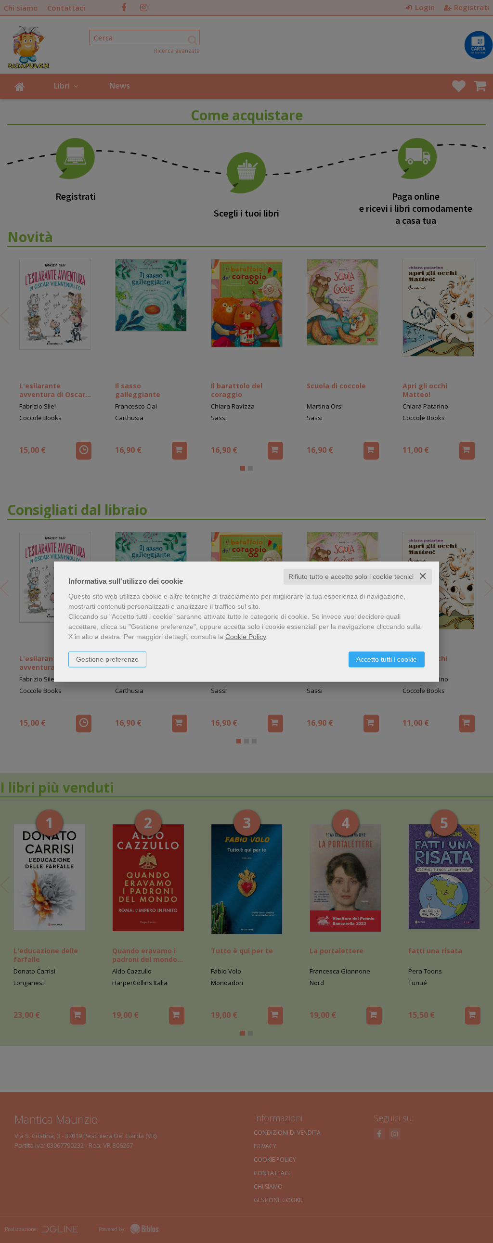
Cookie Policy (245, 637)
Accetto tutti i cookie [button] (386, 659)
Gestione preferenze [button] (107, 659)
